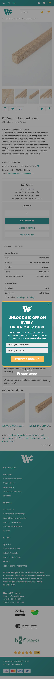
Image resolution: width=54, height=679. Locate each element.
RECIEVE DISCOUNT (27, 359)
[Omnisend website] (27, 372)
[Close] (49, 304)
